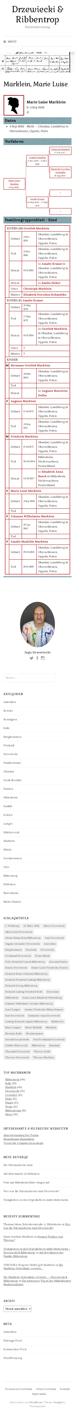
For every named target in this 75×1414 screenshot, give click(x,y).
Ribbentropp (13, 1110)
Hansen (8, 788)
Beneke (8, 710)
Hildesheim (10, 797)
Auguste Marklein (23, 401)
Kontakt (65, 1389)
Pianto (9, 1102)
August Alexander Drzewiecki (22, 943)
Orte (6, 867)
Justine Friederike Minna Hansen (44, 1009)
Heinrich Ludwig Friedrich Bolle (24, 991)
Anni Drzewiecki (54, 937)
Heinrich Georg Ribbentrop (21, 985)
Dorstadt (8, 745)
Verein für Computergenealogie (23, 1143)
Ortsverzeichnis (46, 1389)
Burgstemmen (12, 736)
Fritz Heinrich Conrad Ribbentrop (25, 961)
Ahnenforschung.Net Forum (21, 1135)
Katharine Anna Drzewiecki (44, 1015)
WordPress (35, 1402)
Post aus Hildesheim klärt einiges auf (26, 1182)
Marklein (9, 841)
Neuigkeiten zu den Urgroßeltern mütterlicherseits (35, 1200)
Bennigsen (10, 719)
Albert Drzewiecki (54, 925)
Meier (9, 1114)
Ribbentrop (10, 875)
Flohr (8, 1098)
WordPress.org (12, 1358)
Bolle (6, 728)
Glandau (8, 771)
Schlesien (9, 884)
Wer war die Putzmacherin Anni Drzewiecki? (31, 1191)
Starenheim (10, 893)
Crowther (11, 1095)
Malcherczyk (11, 832)
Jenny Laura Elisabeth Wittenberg (42, 997)
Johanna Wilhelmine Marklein (32, 516)
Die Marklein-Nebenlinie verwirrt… (33, 1266)
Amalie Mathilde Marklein (29, 541)
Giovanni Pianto (58, 961)
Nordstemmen (12, 858)
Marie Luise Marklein (26, 491)
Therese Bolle (42, 1051)
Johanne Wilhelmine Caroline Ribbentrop (29, 1003)
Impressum (39, 1394)
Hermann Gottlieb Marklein (30, 365)
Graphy (58, 1402)
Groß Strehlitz (12, 780)
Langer (8, 823)
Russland (54, 1045)
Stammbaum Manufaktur (18, 1139)
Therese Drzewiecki (17, 1057)
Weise (9, 1106)
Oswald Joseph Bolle (17, 1039)
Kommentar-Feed (14, 1349)
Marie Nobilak (33, 1027)
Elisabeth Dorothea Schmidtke (44, 294)
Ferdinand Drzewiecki (18, 955)
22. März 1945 (31, 925)
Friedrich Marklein (24, 436)
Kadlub (7, 806)
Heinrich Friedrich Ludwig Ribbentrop (27, 979)
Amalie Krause (33, 300)
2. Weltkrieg (12, 925)
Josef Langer (12, 1009)
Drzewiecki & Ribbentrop (37, 14)
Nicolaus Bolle (13, 1033)
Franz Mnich (42, 955)
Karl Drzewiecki (14, 1015)
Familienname (12, 762)
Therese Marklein (43, 1057)
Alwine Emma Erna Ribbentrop (23, 937)
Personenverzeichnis (18, 1389)
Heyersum (53, 991)
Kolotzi (7, 815)
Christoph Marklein (37, 288)
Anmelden (9, 1331)
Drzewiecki (10, 754)
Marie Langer (13, 1027)
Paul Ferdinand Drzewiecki (49, 1039)
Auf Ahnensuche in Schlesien (21, 1173)
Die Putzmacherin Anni (17, 1165)
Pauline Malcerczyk (16, 1045)
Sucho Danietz (12, 901)
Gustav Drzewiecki (16, 967)
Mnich (7, 849)
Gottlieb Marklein (36, 228)
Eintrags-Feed (12, 1340)
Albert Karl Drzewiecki (18, 931)
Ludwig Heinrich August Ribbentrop (26, 1021)
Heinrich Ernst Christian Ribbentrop (26, 973)
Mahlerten (57, 1021)
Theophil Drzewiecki (17, 1051)
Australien (9, 702)
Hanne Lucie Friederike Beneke (49, 967)
